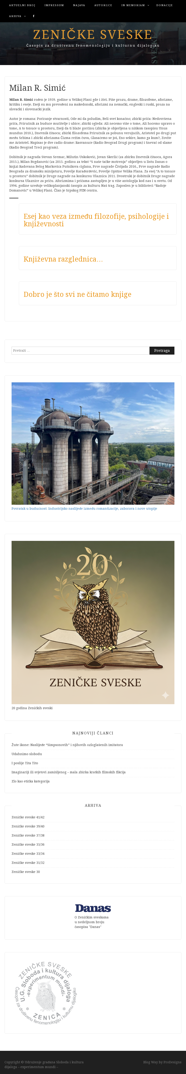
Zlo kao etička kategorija (31, 781)
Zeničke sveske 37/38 (28, 835)
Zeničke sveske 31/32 (28, 863)
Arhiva (15, 16)
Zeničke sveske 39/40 (28, 826)
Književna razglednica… (63, 259)
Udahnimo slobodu (27, 754)
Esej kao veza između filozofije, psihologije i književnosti (96, 220)
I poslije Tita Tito (25, 763)
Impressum (54, 5)
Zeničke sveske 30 (26, 872)
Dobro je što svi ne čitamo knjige (77, 294)
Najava (79, 5)
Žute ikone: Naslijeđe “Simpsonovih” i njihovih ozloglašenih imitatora (67, 745)
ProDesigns (172, 1062)
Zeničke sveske (93, 34)
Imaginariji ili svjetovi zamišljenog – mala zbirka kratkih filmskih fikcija (69, 772)
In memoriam (133, 5)
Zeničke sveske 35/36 (28, 844)
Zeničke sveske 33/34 (28, 853)
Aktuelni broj (22, 5)
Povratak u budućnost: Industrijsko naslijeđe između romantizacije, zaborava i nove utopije (84, 508)
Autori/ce (103, 5)
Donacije (164, 5)
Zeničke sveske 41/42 (28, 817)
